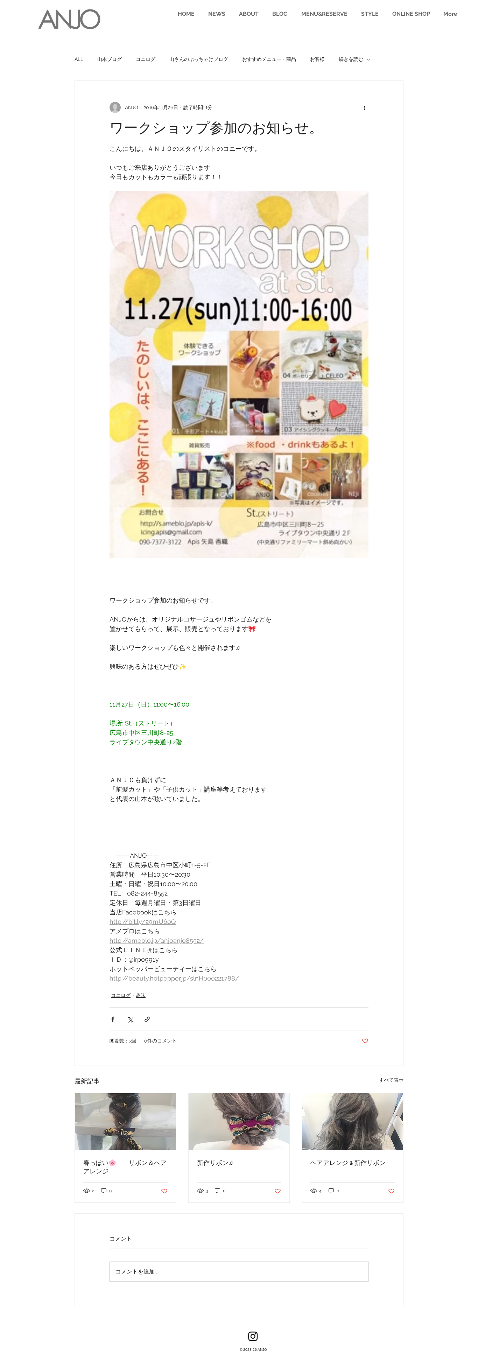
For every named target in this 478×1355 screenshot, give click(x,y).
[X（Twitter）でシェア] (130, 1019)
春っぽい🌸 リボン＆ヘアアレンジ (125, 1167)
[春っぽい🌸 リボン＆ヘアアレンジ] (125, 1121)
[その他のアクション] (364, 107)
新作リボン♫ (215, 1163)
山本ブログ (109, 59)
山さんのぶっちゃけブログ (198, 59)
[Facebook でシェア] (113, 1019)
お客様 (317, 59)
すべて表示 (391, 1080)
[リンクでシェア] (147, 1019)
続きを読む (351, 59)
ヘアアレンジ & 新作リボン (348, 1163)
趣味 (141, 995)
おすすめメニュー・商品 (269, 59)
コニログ (145, 59)
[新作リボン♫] (239, 1121)
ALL (79, 59)
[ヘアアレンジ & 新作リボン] (352, 1121)
